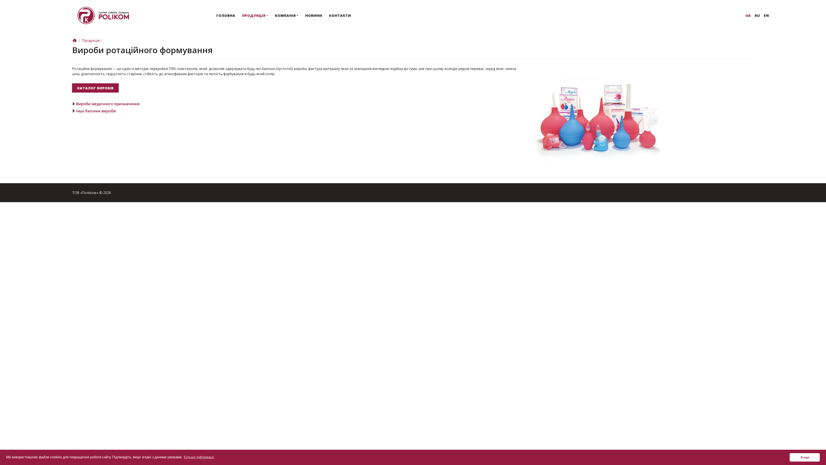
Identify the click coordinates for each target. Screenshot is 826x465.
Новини (313, 15)
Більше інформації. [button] (199, 457)
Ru (757, 15)
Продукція (254, 15)
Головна (225, 15)
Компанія (285, 15)
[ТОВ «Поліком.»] (103, 15)
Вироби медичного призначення (108, 103)
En (766, 15)
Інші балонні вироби (96, 110)
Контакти (340, 15)
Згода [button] (804, 457)
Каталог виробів (95, 88)
